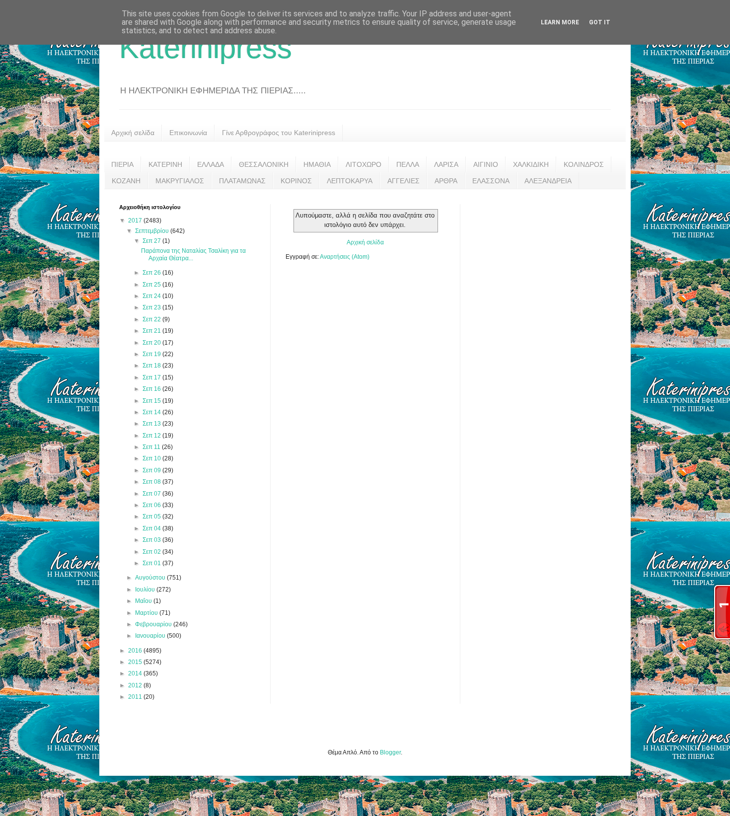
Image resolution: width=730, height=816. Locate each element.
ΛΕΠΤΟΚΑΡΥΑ (349, 181)
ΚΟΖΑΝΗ (126, 181)
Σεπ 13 (152, 423)
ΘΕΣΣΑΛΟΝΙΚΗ (264, 164)
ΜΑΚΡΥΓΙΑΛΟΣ (179, 181)
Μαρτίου (147, 612)
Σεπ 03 (152, 539)
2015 (136, 662)
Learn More (560, 22)
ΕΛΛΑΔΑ (210, 164)
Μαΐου (144, 600)
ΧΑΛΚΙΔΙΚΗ (531, 164)
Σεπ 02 (152, 551)
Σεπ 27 (152, 240)
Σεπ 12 (152, 435)
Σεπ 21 (152, 330)
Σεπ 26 (152, 272)
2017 (136, 220)
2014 (136, 673)
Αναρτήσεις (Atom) (344, 256)
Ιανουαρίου (151, 635)
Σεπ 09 (152, 470)
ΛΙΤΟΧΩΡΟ (363, 164)
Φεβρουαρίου (154, 624)
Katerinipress (205, 48)
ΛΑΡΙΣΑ (446, 164)
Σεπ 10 (152, 458)
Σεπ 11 (152, 447)
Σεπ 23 (152, 307)
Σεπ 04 (152, 528)
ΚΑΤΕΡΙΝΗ (165, 164)
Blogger (390, 752)
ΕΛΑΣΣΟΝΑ (491, 181)
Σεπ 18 (152, 365)
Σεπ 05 (152, 516)
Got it (599, 22)
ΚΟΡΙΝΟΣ (296, 181)
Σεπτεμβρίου (152, 230)
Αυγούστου (151, 577)
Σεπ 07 (152, 493)
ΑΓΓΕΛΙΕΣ (403, 181)
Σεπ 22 (152, 319)
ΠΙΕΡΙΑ (122, 164)
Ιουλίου (145, 589)
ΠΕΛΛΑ (407, 164)
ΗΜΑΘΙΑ (317, 164)
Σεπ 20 (152, 342)
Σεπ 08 (152, 481)
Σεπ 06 (152, 505)
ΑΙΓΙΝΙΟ (485, 164)
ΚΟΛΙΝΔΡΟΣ (584, 164)
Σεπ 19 (152, 354)
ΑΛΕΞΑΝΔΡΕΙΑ (548, 181)
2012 (136, 685)
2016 (136, 650)
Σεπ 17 (152, 377)
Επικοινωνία (188, 133)
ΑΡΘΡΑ (446, 181)
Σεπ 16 (152, 388)
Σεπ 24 (152, 296)
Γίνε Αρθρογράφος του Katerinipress (278, 133)
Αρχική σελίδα (132, 133)
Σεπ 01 (152, 563)
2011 (136, 696)
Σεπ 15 (152, 400)
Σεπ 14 (152, 412)
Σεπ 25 (152, 284)
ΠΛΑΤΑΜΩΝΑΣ (242, 181)
